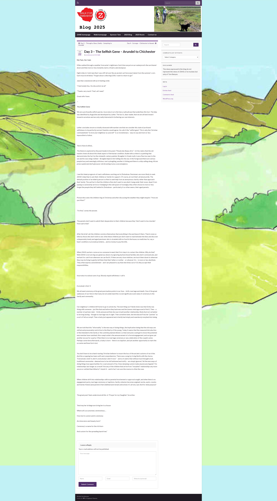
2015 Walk (97, 55)
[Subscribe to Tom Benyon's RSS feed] (78, 2)
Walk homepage (100, 35)
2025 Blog (128, 35)
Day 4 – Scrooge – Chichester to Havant (140, 43)
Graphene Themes (91, 498)
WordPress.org (168, 99)
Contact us (152, 35)
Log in (165, 86)
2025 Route (139, 35)
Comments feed (168, 94)
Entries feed (167, 90)
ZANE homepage (83, 35)
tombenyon (89, 55)
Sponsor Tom (115, 35)
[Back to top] (272, 496)
